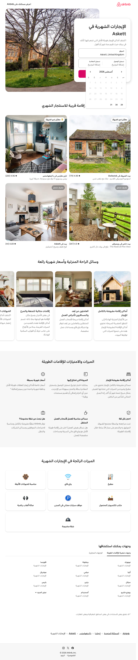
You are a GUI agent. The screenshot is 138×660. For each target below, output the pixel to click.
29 (122, 105)
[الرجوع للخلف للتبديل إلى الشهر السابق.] (121, 72)
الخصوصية (71, 655)
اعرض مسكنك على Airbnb (19, 4)
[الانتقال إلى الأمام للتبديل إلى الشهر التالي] (90, 72)
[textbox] (114, 65)
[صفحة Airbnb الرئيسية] (124, 4)
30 (116, 105)
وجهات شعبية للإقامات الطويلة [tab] (119, 553)
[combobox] (102, 54)
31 (111, 105)
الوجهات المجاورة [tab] (96, 553)
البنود (63, 655)
